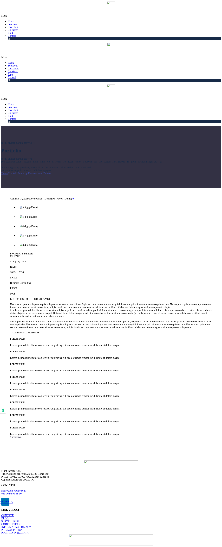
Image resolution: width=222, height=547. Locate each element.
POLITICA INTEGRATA (14, 532)
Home (11, 21)
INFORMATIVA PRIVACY (16, 527)
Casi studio (13, 27)
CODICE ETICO (10, 524)
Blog (10, 32)
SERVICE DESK (10, 521)
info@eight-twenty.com (13, 490)
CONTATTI (7, 515)
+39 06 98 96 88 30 (11, 493)
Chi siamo (13, 30)
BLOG (5, 518)
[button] (111, 15)
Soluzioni (13, 24)
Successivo (15, 437)
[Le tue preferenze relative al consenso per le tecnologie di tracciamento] (3, 410)
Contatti (12, 35)
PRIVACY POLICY (12, 530)
